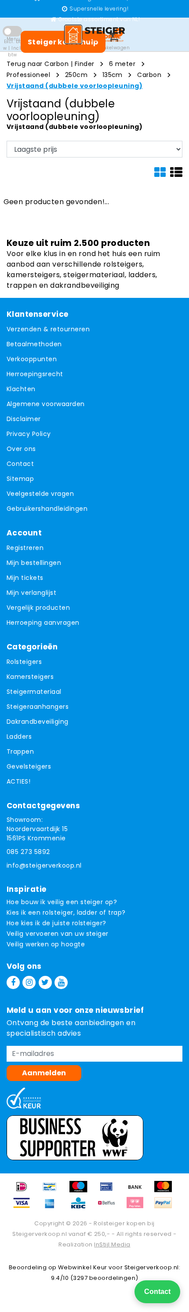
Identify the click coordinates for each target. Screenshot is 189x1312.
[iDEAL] (25, 1191)
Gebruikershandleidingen (47, 508)
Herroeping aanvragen (43, 622)
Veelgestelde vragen (40, 493)
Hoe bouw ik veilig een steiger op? (62, 902)
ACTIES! (18, 781)
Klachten (21, 389)
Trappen (20, 751)
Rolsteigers (24, 661)
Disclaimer (24, 418)
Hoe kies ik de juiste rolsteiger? (56, 923)
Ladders (19, 736)
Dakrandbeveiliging (38, 721)
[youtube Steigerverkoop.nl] (61, 982)
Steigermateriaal (34, 691)
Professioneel (28, 74)
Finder (84, 63)
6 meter (122, 63)
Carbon (149, 74)
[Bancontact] (53, 1191)
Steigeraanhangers (38, 706)
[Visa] (25, 1207)
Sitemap (20, 478)
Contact (20, 463)
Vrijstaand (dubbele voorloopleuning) (74, 85)
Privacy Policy (29, 433)
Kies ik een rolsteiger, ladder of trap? (66, 912)
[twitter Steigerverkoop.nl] (45, 982)
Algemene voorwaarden (46, 403)
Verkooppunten (32, 359)
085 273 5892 (28, 851)
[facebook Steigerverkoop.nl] (13, 982)
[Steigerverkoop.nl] (94, 34)
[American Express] (53, 1207)
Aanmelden (44, 1073)
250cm (76, 74)
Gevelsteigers (29, 766)
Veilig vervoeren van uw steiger (58, 933)
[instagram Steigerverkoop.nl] (29, 982)
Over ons (21, 448)
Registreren (25, 547)
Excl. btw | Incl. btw (12, 48)
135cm (112, 74)
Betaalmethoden (34, 344)
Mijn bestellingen (34, 562)
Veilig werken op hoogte (46, 944)
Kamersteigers (30, 676)
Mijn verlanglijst (31, 592)
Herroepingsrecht (35, 374)
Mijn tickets (25, 577)
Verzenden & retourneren (48, 329)
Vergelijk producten (38, 607)
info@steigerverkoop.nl (44, 865)
